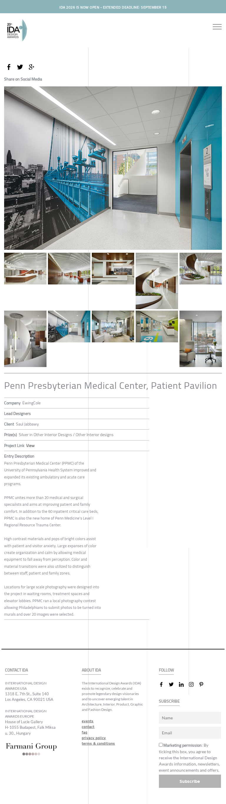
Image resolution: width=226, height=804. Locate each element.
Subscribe (190, 781)
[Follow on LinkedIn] (183, 684)
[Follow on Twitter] (173, 684)
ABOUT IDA (91, 670)
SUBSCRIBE (169, 701)
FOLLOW (166, 670)
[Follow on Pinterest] (203, 684)
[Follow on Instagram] (193, 684)
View (30, 445)
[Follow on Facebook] (163, 684)
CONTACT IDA (16, 670)
